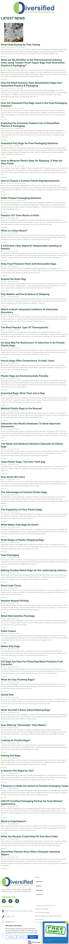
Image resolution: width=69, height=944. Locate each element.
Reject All (22, 937)
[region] (21, 932)
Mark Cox (5, 218)
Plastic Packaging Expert (8, 47)
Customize (11, 937)
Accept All (33, 937)
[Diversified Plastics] (34, 8)
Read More (4, 56)
